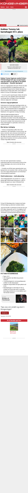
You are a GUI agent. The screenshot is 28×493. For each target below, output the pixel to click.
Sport (7, 7)
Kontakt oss (5, 313)
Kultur (12, 7)
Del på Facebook (6, 74)
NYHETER (3, 25)
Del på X (14, 74)
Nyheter (3, 7)
